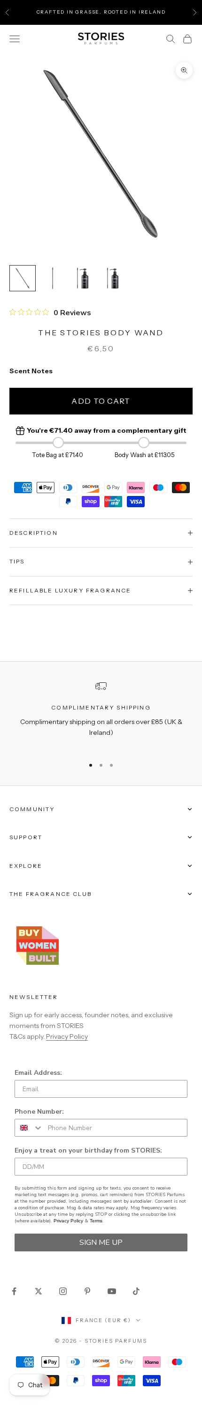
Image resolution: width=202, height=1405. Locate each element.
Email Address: (38, 1072)
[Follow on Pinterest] (87, 1291)
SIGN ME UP (101, 1242)
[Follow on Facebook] (14, 1291)
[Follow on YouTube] (112, 1291)
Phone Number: (39, 1111)
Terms (96, 1220)
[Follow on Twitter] (38, 1291)
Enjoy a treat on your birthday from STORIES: (88, 1150)
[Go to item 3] (83, 278)
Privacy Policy (67, 1036)
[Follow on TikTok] (136, 1291)
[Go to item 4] (113, 278)
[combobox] (29, 1127)
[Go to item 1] (22, 278)
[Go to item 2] (52, 278)
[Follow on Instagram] (63, 1291)
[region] (101, 714)
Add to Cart (100, 401)
